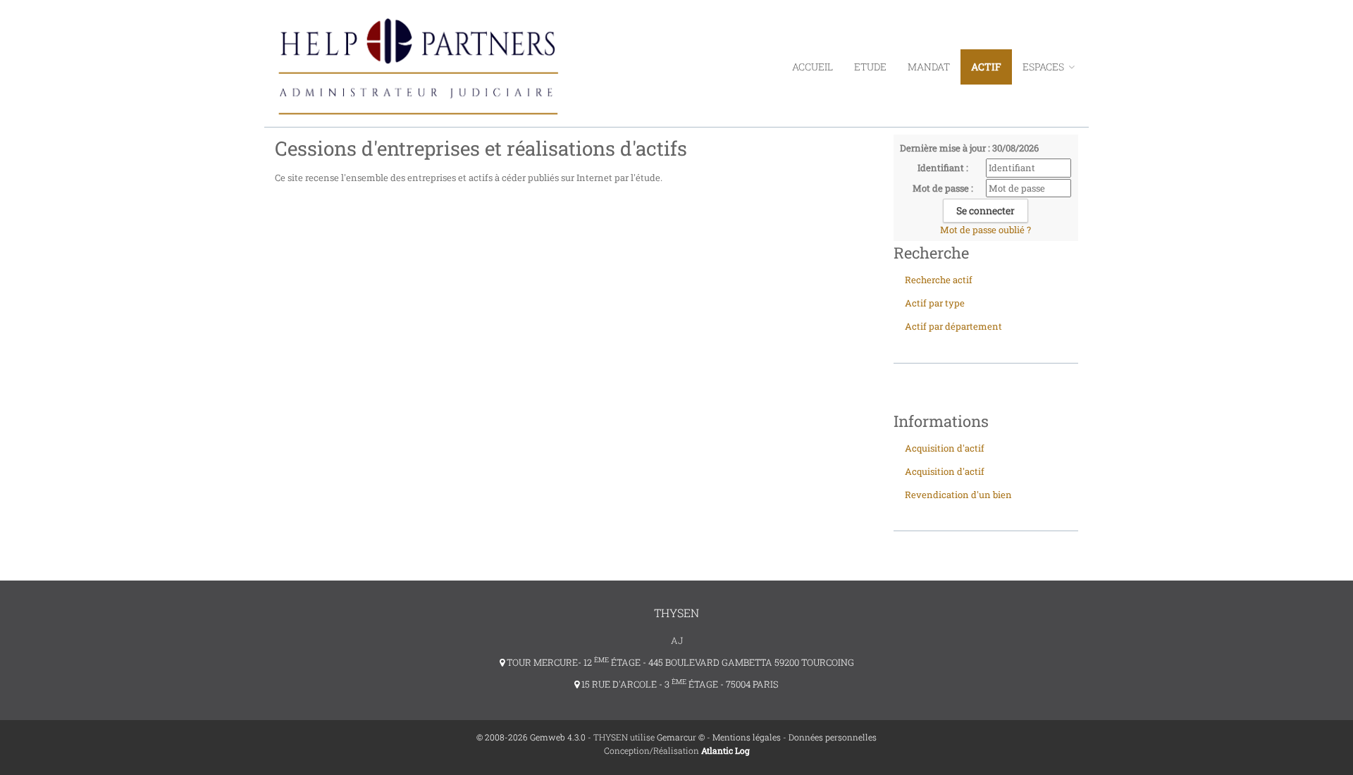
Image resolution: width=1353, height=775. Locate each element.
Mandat (929, 66)
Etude (870, 66)
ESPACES (1044, 66)
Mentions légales (746, 737)
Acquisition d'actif (944, 448)
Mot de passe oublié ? (985, 229)
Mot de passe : (943, 188)
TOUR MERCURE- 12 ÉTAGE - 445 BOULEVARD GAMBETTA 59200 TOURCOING (679, 662)
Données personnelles (833, 737)
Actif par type (935, 303)
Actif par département (953, 326)
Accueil (812, 66)
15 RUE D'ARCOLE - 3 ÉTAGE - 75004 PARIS (679, 684)
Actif (986, 66)
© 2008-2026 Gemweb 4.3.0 (531, 737)
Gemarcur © (681, 737)
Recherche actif (938, 279)
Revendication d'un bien (958, 494)
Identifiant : (943, 167)
